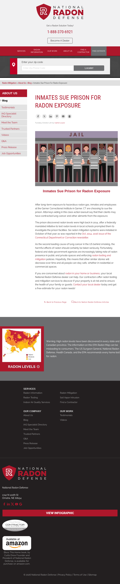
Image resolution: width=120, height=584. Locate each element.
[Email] (63, 116)
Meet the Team (9, 122)
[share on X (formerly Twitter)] (44, 116)
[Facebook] (4, 504)
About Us (9, 93)
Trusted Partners (10, 128)
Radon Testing (30, 397)
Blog (4, 100)
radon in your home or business (82, 273)
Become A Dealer (60, 40)
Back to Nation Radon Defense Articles (91, 302)
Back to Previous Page (56, 302)
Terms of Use (80, 574)
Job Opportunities (11, 153)
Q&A (3, 141)
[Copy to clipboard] (69, 116)
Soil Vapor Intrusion (69, 397)
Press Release (9, 147)
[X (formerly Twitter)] (12, 504)
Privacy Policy (65, 574)
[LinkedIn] (8, 504)
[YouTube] (16, 504)
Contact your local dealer (87, 284)
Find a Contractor (68, 402)
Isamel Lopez (60, 123)
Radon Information (32, 393)
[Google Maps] (20, 504)
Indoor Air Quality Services (36, 402)
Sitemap (92, 574)
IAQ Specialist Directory (8, 115)
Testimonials (8, 107)
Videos (5, 135)
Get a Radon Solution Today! (60, 25)
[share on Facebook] (38, 116)
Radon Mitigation (68, 393)
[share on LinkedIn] (50, 116)
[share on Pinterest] (57, 116)
